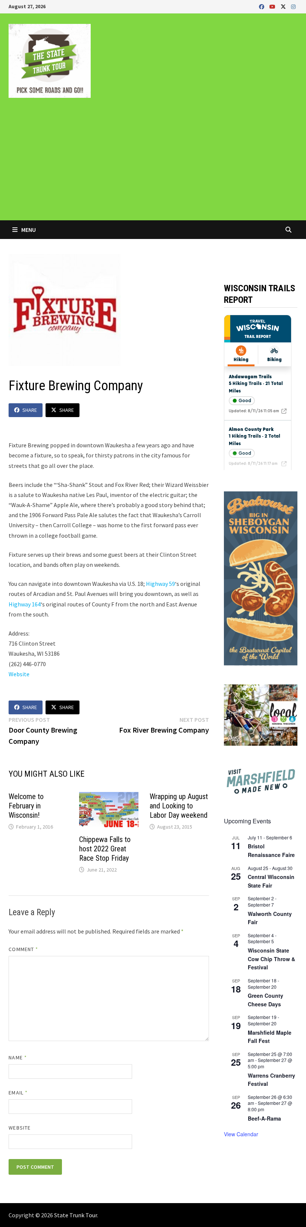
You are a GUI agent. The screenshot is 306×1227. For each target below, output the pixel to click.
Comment (23, 949)
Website (19, 674)
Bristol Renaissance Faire (271, 850)
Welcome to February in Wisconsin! (26, 806)
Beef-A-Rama (264, 1118)
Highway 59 (160, 583)
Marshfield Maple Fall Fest (269, 1037)
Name (17, 1057)
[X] (284, 6)
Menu (28, 229)
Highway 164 (25, 604)
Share (29, 410)
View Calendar (241, 1134)
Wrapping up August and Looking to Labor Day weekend (179, 806)
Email (18, 1092)
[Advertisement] (153, 164)
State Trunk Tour (75, 1215)
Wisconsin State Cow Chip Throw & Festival (271, 959)
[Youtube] (273, 6)
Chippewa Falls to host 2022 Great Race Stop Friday (105, 849)
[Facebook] (262, 6)
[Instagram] (293, 6)
